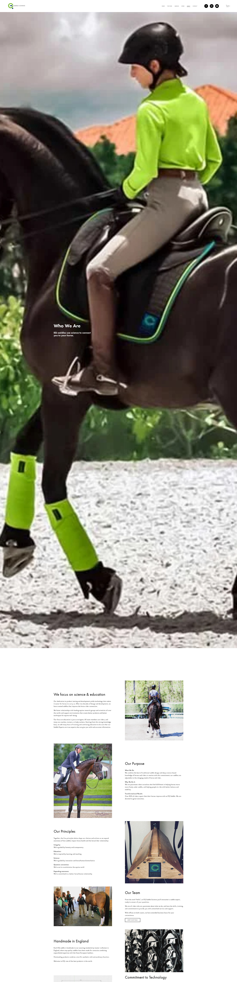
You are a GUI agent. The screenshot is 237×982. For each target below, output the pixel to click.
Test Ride (169, 6)
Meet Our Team (133, 920)
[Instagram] (211, 6)
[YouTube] (217, 6)
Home (163, 6)
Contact (195, 6)
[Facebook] (206, 6)
